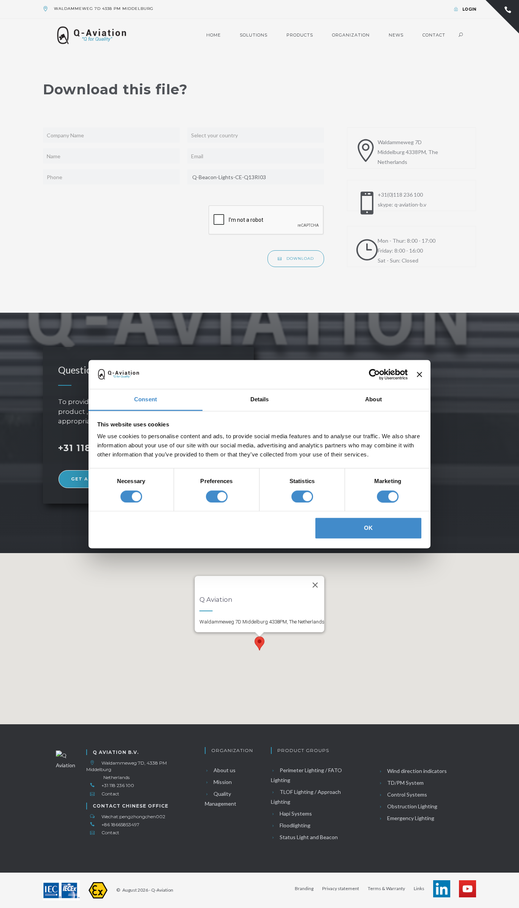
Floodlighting (294, 825)
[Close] (315, 585)
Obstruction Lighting (411, 806)
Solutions (253, 35)
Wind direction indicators (416, 771)
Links (419, 888)
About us (224, 770)
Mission (222, 782)
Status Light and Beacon (308, 837)
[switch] (217, 496)
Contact (433, 35)
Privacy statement (340, 888)
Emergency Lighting (410, 818)
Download (299, 258)
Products (299, 35)
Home (213, 35)
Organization (351, 35)
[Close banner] (419, 374)
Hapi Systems (295, 813)
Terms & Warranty (386, 888)
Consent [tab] (145, 399)
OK (368, 528)
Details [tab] (259, 399)
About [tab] (373, 399)
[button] (259, 643)
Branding (304, 888)
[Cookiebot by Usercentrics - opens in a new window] (374, 374)
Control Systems (406, 794)
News (396, 35)
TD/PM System (405, 782)
